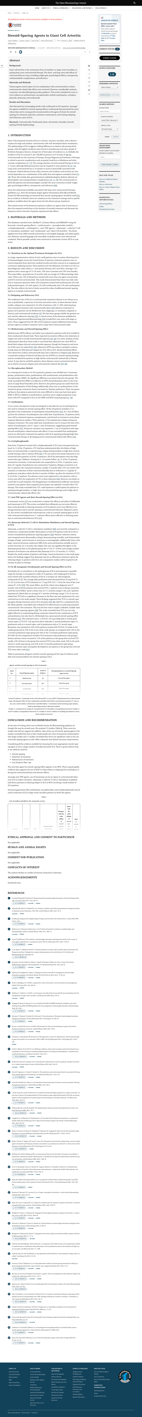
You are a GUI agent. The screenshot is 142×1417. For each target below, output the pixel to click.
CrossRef (31, 903)
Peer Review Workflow (57, 1392)
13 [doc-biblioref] (51, 180)
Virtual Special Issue (57, 1390)
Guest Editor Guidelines (58, 1387)
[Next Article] (89, 52)
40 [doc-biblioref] (54, 602)
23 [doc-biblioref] (44, 319)
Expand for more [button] (71, 695)
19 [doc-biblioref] (57, 180)
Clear (107, 136)
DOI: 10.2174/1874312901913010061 (74, 48)
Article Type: (106, 125)
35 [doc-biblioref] (61, 411)
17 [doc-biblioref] (54, 180)
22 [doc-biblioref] (53, 308)
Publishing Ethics (78, 1394)
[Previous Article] (85, 52)
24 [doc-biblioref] (52, 338)
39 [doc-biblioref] (24, 585)
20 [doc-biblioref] (55, 185)
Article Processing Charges (37, 1374)
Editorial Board (13, 1377)
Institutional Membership (37, 1392)
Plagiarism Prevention (79, 1384)
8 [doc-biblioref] (68, 166)
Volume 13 (17, 13)
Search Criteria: (107, 116)
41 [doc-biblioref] (20, 618)
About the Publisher (14, 1374)
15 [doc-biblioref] (74, 166)
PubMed (38, 903)
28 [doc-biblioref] (35, 347)
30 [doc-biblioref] (65, 364)
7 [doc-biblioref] (28, 163)
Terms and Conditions (14, 1412)
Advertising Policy (105, 204)
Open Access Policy (14, 1382)
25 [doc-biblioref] (27, 350)
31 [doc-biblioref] (68, 397)
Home (37, 8)
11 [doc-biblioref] (30, 163)
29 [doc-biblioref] (63, 364)
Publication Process (57, 1395)
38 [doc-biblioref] (54, 529)
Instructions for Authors (37, 1395)
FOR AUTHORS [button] (100, 8)
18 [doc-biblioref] (9, 177)
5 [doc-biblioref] (66, 152)
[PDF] (20, 52)
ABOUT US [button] (45, 8)
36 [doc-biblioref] (41, 453)
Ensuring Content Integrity (58, 1379)
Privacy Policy (26, 1412)
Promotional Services (106, 209)
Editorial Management (57, 1374)
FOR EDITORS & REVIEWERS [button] (81, 8)
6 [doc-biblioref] (70, 154)
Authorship (33, 1385)
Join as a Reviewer (105, 184)
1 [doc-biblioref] (64, 152)
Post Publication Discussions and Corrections (77, 1389)
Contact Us (35, 1412)
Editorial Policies (56, 1376)
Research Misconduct (79, 1397)
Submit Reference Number (110, 164)
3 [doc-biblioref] (40, 313)
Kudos (101, 206)
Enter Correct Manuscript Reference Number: (109, 152)
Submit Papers (109, 58)
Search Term (104, 108)
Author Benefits (34, 1377)
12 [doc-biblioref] (71, 166)
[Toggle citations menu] (19, 957)
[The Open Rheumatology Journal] (125, 1376)
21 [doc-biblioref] (78, 195)
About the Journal (14, 1371)
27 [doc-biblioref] (32, 347)
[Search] (134, 3)
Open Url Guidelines (14, 1385)
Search (115, 136)
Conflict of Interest (78, 1376)
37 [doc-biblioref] (26, 501)
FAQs (10, 1380)
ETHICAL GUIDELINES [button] (60, 8)
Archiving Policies (35, 1371)
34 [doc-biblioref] (71, 397)
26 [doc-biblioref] (55, 338)
